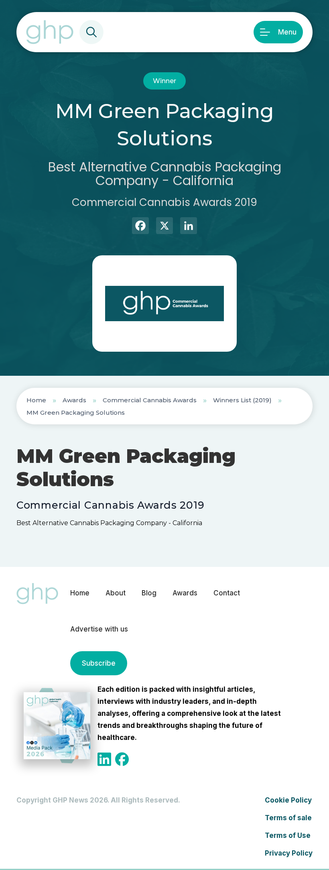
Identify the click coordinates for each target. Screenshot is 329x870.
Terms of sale (288, 818)
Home (36, 400)
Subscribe (99, 663)
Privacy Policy (289, 853)
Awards (74, 400)
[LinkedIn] (189, 226)
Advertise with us (99, 629)
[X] (164, 226)
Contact (226, 593)
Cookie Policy (288, 800)
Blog (149, 593)
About (116, 593)
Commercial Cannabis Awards (150, 400)
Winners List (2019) (242, 400)
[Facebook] (140, 226)
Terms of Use (288, 835)
